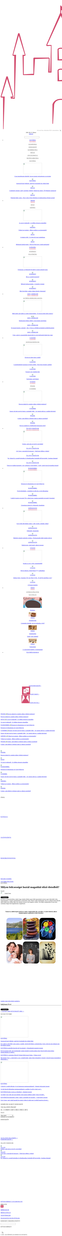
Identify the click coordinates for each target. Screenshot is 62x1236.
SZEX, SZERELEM (32, 294)
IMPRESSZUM (5, 1210)
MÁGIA (32, 152)
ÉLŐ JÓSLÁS (32, 594)
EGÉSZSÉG (32, 247)
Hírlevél (31, 134)
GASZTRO (33, 338)
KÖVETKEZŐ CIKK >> (17, 1011)
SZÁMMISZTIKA (33, 150)
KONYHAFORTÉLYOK (32, 342)
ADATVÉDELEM (5, 1215)
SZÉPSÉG (32, 207)
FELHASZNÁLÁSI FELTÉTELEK (10, 1218)
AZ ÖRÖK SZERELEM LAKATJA (32, 298)
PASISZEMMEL (32, 468)
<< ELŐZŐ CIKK (5, 1011)
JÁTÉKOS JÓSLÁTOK (32, 592)
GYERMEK (32, 388)
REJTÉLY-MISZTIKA (33, 158)
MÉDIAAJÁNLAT (6, 1212)
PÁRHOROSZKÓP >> (7, 1139)
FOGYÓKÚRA (32, 254)
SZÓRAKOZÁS (32, 508)
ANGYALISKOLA (32, 155)
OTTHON (32, 381)
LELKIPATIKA (32, 144)
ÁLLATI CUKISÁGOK (32, 428)
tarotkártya (17, 1001)
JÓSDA (33, 587)
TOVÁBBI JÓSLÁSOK (7, 881)
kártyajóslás (11, 1001)
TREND (32, 200)
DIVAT (33, 205)
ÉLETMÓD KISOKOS (32, 652)
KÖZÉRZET (32, 251)
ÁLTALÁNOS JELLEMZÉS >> (9, 1138)
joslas (6, 1001)
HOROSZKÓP (33, 147)
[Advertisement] (31, 665)
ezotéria (3, 1001)
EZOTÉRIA (32, 140)
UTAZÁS (32, 548)
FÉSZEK (32, 386)
